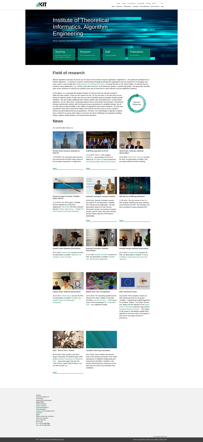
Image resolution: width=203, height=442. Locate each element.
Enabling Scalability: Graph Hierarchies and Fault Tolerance (133, 257)
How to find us (155, 6)
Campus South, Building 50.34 (45, 411)
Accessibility (140, 3)
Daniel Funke (66, 252)
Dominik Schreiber (101, 254)
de (162, 3)
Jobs (162, 6)
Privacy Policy (132, 3)
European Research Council (129, 309)
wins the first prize (99, 300)
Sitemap (148, 3)
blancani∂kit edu (41, 420)
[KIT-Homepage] (41, 4)
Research (119, 6)
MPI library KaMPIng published (132, 196)
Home (118, 3)
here (71, 128)
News (113, 6)
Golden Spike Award (66, 209)
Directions (39, 412)
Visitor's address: (41, 405)
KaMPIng (89, 157)
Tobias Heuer (66, 296)
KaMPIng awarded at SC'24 (97, 151)
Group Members (144, 6)
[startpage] (166, 6)
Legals (124, 3)
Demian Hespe (133, 252)
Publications (127, 6)
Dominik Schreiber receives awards (100, 196)
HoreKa (67, 207)
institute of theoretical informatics (93, 84)
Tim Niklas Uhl (99, 159)
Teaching (135, 6)
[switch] (166, 3)
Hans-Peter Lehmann (135, 157)
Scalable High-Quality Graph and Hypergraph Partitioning (67, 300)
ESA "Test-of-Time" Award (63, 350)
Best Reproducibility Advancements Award (101, 161)
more (55, 168)
